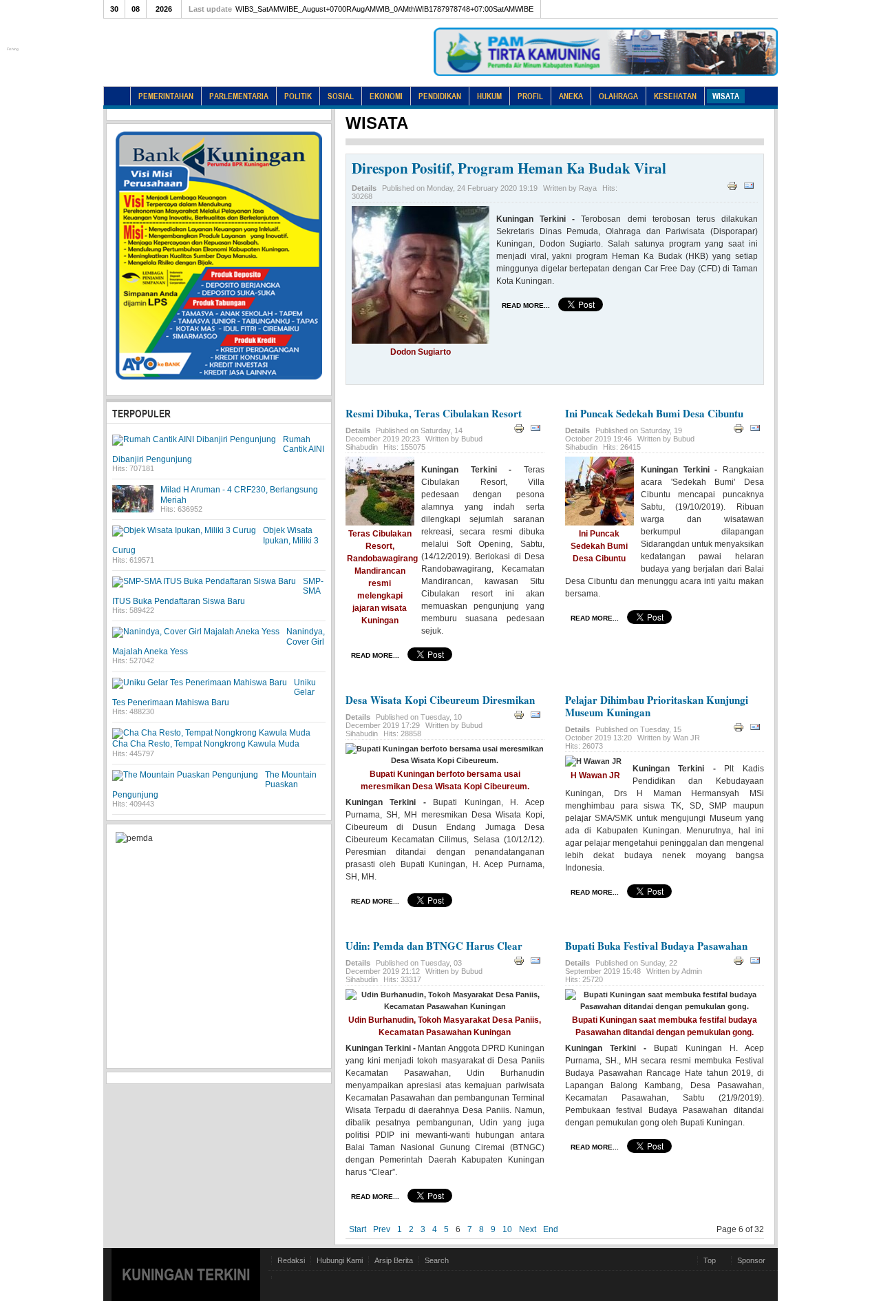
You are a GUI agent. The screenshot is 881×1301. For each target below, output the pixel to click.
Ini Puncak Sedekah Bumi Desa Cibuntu (654, 413)
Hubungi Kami (340, 1260)
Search (437, 1260)
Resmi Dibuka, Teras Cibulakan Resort (434, 413)
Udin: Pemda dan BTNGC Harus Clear (434, 945)
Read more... (526, 305)
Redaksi (291, 1260)
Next (527, 1229)
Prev (381, 1229)
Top (709, 1260)
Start (357, 1229)
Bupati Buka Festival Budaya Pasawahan (656, 945)
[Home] (117, 96)
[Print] (734, 189)
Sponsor (751, 1260)
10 (507, 1229)
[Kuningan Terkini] (223, 62)
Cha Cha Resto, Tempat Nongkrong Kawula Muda (205, 744)
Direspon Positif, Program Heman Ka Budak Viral (509, 168)
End (550, 1229)
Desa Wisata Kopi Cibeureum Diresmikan (440, 699)
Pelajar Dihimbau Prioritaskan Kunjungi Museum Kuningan (656, 706)
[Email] (750, 189)
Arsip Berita (393, 1260)
